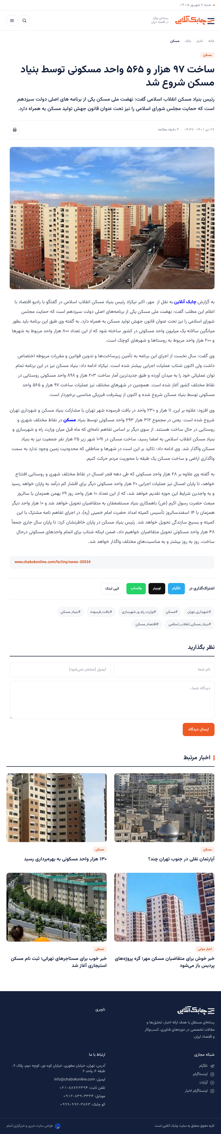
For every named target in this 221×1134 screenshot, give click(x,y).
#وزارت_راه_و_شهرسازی (139, 612)
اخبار (199, 41)
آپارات (203, 1082)
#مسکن (171, 612)
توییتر (157, 588)
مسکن (207, 55)
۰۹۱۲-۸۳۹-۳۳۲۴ (78, 1096)
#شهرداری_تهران (199, 612)
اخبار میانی (205, 949)
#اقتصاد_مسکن (147, 624)
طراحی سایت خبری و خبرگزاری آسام (29, 1126)
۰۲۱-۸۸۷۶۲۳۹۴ (73, 1088)
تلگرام (176, 588)
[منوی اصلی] (11, 20)
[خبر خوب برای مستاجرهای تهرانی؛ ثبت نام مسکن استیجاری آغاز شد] (56, 907)
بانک (188, 41)
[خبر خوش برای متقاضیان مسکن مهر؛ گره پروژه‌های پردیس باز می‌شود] (164, 907)
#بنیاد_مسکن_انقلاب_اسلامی (189, 624)
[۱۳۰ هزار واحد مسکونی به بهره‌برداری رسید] (56, 807)
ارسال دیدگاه (198, 729)
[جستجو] (24, 20)
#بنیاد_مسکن (70, 612)
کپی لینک (112, 588)
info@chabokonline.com (74, 1080)
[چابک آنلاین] (165, 1010)
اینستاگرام (200, 1074)
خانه (211, 41)
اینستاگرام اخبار (196, 1091)
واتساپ (136, 588)
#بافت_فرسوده (101, 612)
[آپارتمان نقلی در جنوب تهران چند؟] (164, 807)
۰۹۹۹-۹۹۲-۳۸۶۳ (75, 1105)
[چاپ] (14, 130)
